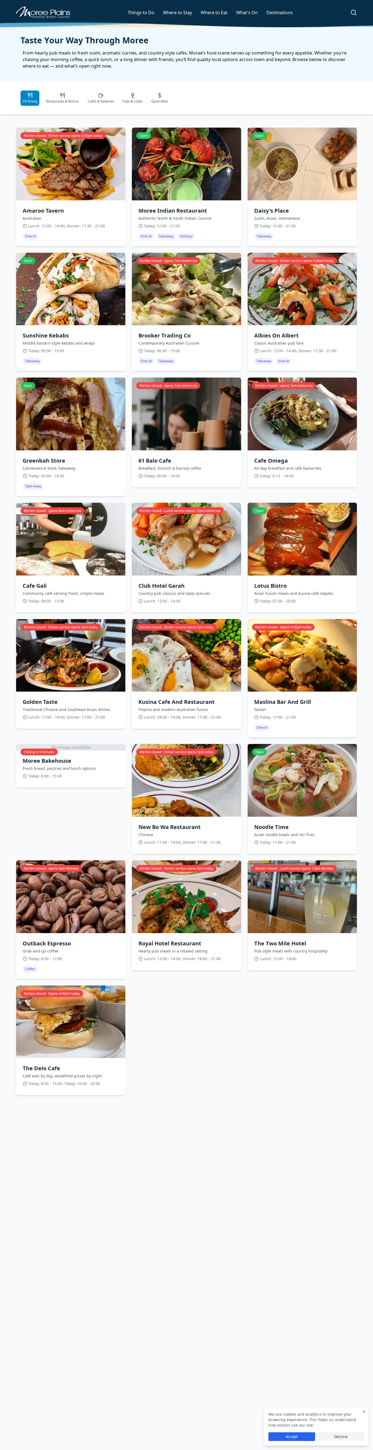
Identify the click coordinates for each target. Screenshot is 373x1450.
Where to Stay (177, 13)
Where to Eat (214, 13)
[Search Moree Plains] (353, 12)
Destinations (280, 13)
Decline (341, 1436)
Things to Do (141, 13)
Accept (292, 1436)
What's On (247, 13)
